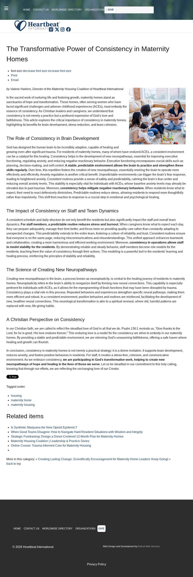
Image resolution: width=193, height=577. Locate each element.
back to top (13, 463)
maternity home (21, 400)
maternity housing (23, 404)
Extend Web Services (149, 546)
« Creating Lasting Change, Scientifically (63, 459)
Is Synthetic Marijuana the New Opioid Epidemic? (44, 427)
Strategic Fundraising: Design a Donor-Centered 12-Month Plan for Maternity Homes (67, 436)
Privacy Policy (96, 564)
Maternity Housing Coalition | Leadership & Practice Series (50, 441)
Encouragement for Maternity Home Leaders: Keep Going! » (131, 459)
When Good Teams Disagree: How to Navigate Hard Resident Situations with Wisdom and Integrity (77, 432)
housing (16, 395)
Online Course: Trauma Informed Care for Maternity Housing (51, 445)
